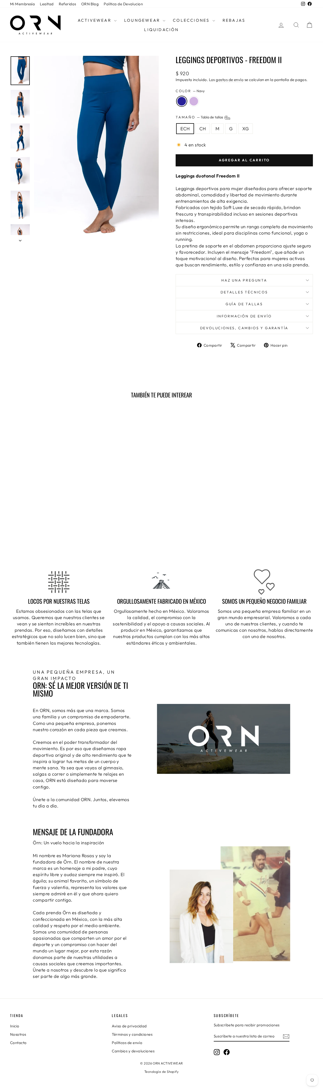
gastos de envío (230, 79)
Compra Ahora (46, 512)
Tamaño (200, 117)
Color (190, 91)
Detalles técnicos (244, 292)
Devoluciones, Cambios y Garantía (244, 328)
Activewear (95, 20)
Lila (194, 101)
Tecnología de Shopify (161, 1072)
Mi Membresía (22, 4)
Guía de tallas (244, 304)
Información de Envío (244, 316)
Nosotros (18, 1034)
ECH (185, 129)
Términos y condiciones (132, 1034)
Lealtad (46, 4)
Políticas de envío (127, 1042)
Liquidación (161, 29)
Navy (182, 101)
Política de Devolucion (123, 4)
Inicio (14, 1026)
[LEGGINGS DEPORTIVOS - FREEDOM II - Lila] (49, 539)
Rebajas (234, 20)
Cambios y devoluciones (133, 1051)
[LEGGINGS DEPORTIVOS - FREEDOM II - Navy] (42, 539)
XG (245, 129)
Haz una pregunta (244, 280)
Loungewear (143, 20)
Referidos (67, 4)
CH (202, 129)
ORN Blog (90, 4)
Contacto (18, 1042)
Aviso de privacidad (129, 1026)
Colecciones (192, 20)
